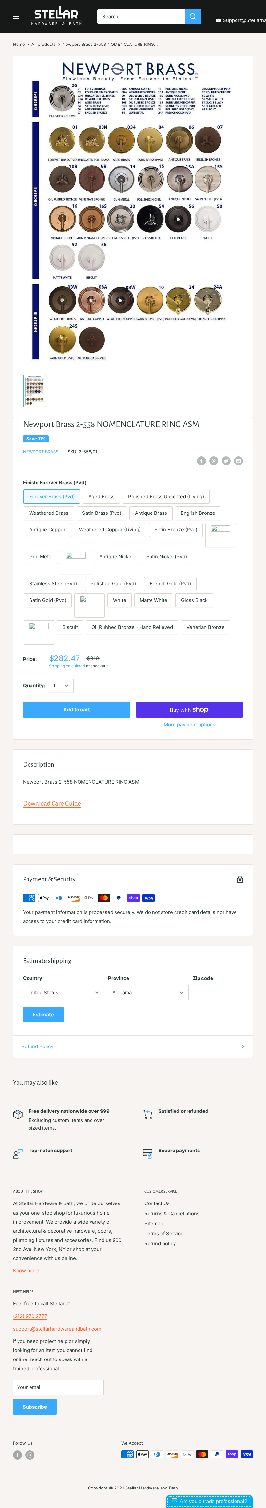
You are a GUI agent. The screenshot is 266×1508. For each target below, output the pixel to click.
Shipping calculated (67, 665)
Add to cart (76, 710)
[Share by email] (238, 460)
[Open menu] (16, 16)
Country (32, 978)
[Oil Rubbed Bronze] (220, 535)
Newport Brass (40, 451)
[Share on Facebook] (201, 460)
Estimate (43, 1014)
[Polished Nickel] (76, 562)
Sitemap (153, 1223)
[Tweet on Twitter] (226, 460)
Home (19, 44)
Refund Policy (37, 1046)
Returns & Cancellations (172, 1213)
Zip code (203, 978)
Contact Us (157, 1203)
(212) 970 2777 (30, 1316)
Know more (26, 1271)
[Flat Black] (39, 632)
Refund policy (160, 1244)
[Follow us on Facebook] (17, 1455)
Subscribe (35, 1407)
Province (118, 978)
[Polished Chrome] (89, 605)
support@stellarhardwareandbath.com (57, 1329)
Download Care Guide (52, 803)
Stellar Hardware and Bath (151, 1487)
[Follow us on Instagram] (29, 1455)
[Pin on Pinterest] (213, 460)
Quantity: (34, 685)
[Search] (193, 16)
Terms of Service (164, 1233)
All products (43, 44)
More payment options (189, 725)
